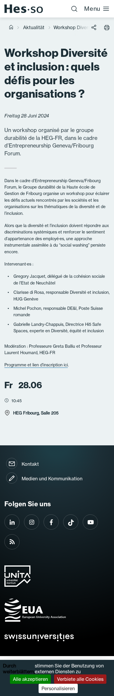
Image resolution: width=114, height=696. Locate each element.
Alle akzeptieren (30, 679)
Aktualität (33, 27)
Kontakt (30, 464)
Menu (92, 8)
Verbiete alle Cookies (80, 679)
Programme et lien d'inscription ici (36, 365)
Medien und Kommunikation (52, 478)
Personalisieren (58, 688)
